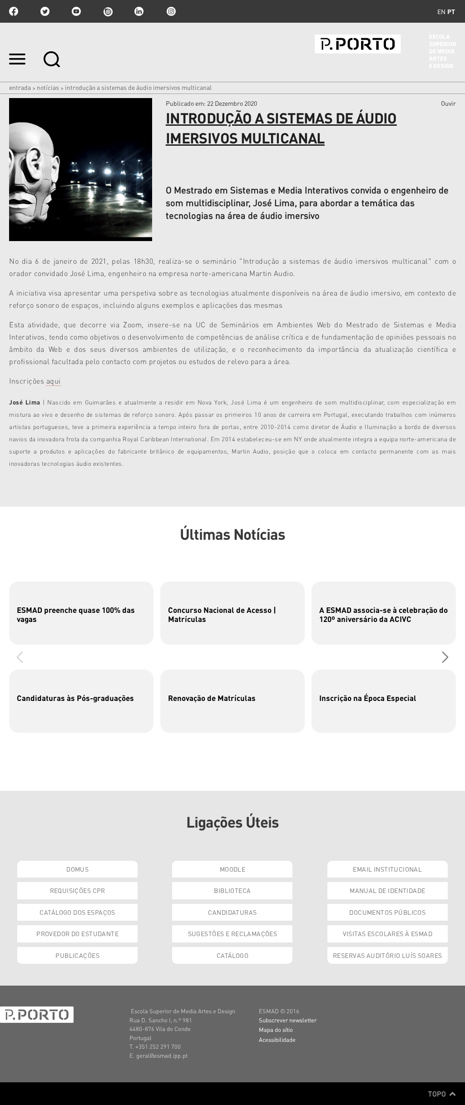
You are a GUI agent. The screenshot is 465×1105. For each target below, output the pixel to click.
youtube (76, 11)
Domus (77, 869)
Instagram (170, 11)
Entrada (20, 87)
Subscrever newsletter (288, 1020)
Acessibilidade (277, 1039)
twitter (44, 11)
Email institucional (387, 869)
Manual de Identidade (387, 890)
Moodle (233, 869)
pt (451, 11)
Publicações (77, 955)
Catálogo (232, 955)
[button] (445, 657)
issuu (107, 11)
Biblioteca (232, 890)
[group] (81, 613)
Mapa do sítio (276, 1029)
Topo (438, 1093)
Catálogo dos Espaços (77, 912)
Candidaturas (232, 912)
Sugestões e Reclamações (232, 933)
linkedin (138, 11)
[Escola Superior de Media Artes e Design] (385, 51)
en (441, 11)
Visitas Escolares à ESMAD (388, 933)
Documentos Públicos (387, 912)
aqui (53, 380)
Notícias (48, 87)
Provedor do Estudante (77, 933)
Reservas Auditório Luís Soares (387, 955)
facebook (13, 11)
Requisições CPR (77, 890)
